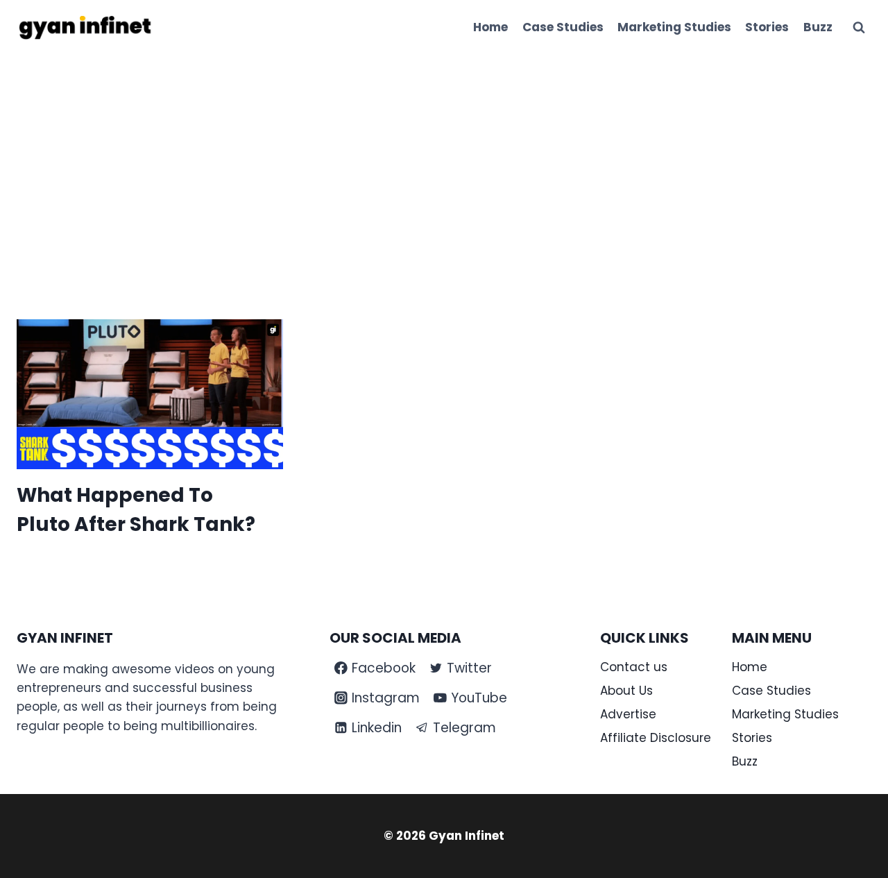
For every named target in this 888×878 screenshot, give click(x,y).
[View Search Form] (858, 27)
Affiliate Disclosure (655, 737)
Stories (767, 27)
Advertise (628, 714)
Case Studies (563, 27)
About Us (626, 690)
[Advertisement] (444, 159)
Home (490, 27)
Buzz (817, 27)
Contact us (633, 667)
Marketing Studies (674, 27)
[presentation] (150, 394)
